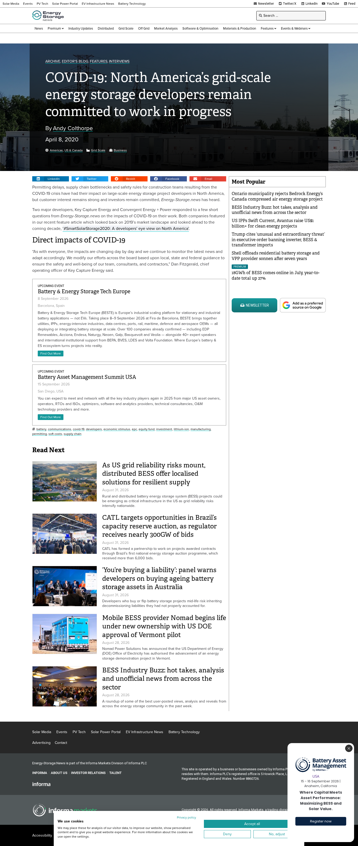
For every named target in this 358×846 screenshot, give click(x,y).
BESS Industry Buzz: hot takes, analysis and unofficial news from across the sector (163, 678)
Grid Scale (98, 150)
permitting (39, 434)
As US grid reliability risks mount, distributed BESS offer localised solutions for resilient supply (153, 473)
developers (94, 429)
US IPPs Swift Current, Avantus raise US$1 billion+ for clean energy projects (273, 223)
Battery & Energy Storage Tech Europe (84, 291)
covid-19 (78, 429)
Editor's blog (75, 62)
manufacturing (201, 429)
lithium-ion (181, 429)
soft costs (55, 434)
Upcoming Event (51, 286)
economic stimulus (117, 429)
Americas (56, 150)
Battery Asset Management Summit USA (87, 377)
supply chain (73, 434)
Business (120, 150)
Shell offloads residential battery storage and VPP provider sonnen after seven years (276, 255)
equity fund (147, 429)
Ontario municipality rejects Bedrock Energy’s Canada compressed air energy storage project (277, 196)
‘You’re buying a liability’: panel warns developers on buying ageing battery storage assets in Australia (159, 578)
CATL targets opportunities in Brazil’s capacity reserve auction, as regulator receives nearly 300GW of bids (159, 526)
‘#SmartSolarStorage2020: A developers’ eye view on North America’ (126, 228)
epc (134, 429)
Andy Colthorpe (73, 128)
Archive (52, 62)
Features (98, 62)
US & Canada (73, 150)
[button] (50, 178)
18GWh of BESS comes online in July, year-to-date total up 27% (275, 275)
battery (41, 429)
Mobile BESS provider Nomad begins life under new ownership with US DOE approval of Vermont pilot (164, 626)
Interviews (119, 62)
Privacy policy (186, 817)
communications (59, 429)
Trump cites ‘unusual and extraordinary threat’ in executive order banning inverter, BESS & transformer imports (278, 239)
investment (164, 429)
